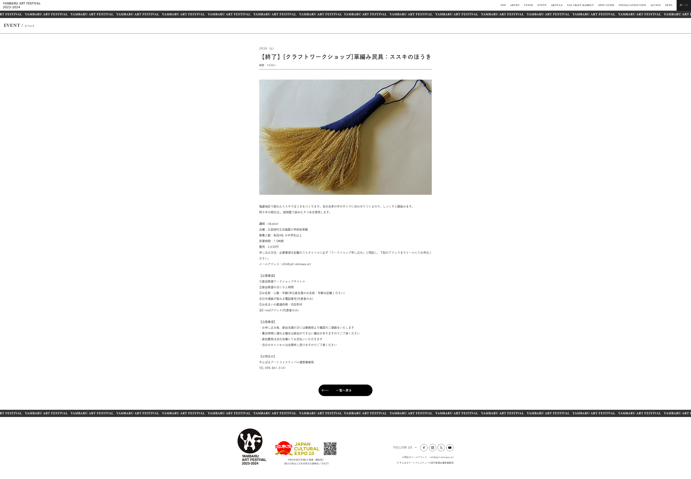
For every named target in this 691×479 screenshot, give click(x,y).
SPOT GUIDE (606, 5)
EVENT (542, 5)
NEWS (668, 5)
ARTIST (515, 5)
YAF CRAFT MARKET (580, 5)
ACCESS (656, 5)
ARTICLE (557, 5)
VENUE (528, 5)
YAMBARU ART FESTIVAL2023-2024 (22, 5)
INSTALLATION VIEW (632, 5)
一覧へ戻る (344, 390)
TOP (503, 5)
